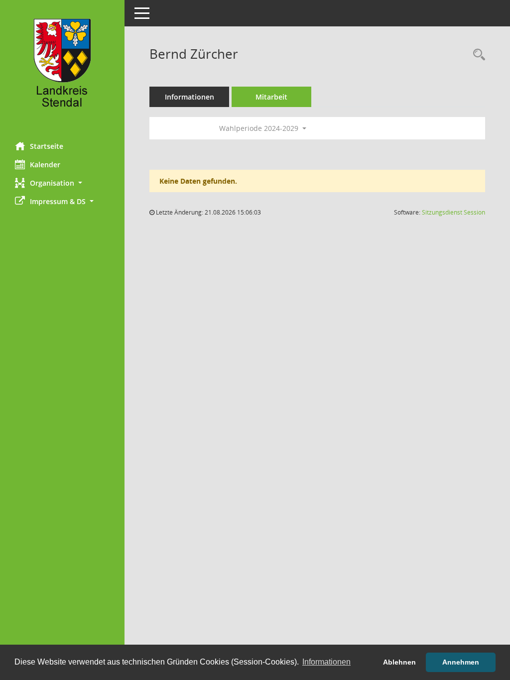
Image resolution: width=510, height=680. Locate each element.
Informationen (189, 97)
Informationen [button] (326, 662)
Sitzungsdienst (453, 212)
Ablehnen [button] (399, 662)
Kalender (45, 164)
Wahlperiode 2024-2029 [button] (259, 128)
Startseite (46, 146)
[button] (62, 183)
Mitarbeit (271, 97)
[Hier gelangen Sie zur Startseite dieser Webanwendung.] (62, 67)
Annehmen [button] (460, 662)
